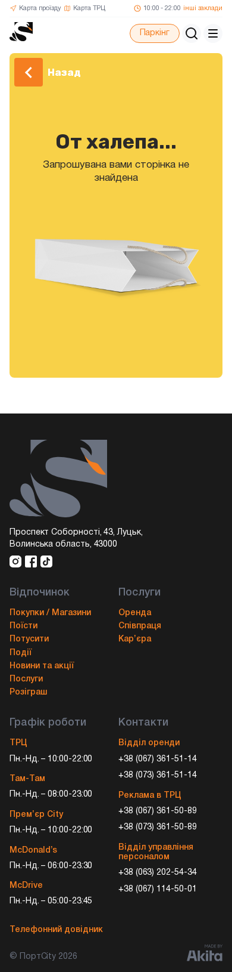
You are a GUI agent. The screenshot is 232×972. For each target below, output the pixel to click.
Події (21, 653)
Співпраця (139, 626)
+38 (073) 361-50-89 (157, 827)
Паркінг (155, 33)
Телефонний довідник (56, 930)
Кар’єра (134, 639)
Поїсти (23, 626)
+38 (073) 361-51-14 (157, 775)
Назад (64, 72)
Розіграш (28, 692)
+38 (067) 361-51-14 (157, 759)
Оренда (134, 613)
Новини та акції (42, 666)
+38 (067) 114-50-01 (157, 889)
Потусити (29, 639)
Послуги (26, 679)
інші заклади (202, 8)
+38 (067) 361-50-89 (157, 811)
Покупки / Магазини (50, 613)
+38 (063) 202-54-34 (157, 873)
